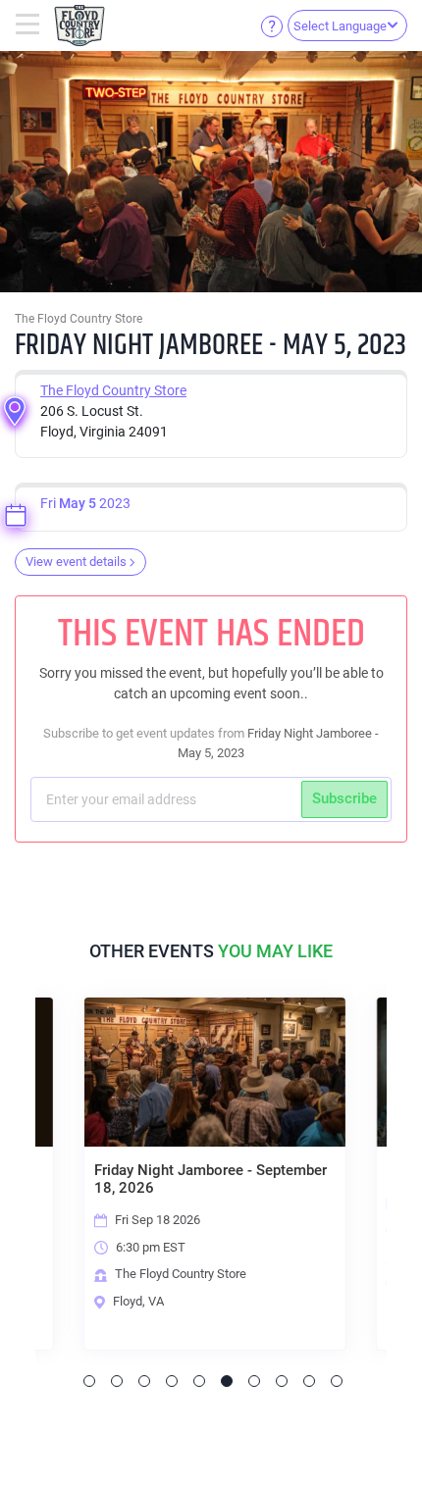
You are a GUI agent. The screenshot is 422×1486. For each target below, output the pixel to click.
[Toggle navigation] (30, 25)
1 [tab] (89, 1381)
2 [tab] (117, 1381)
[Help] (272, 25)
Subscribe (344, 798)
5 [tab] (199, 1381)
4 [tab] (172, 1381)
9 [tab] (309, 1381)
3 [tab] (144, 1381)
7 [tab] (254, 1381)
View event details (76, 561)
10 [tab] (337, 1381)
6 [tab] (227, 1381)
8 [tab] (282, 1381)
